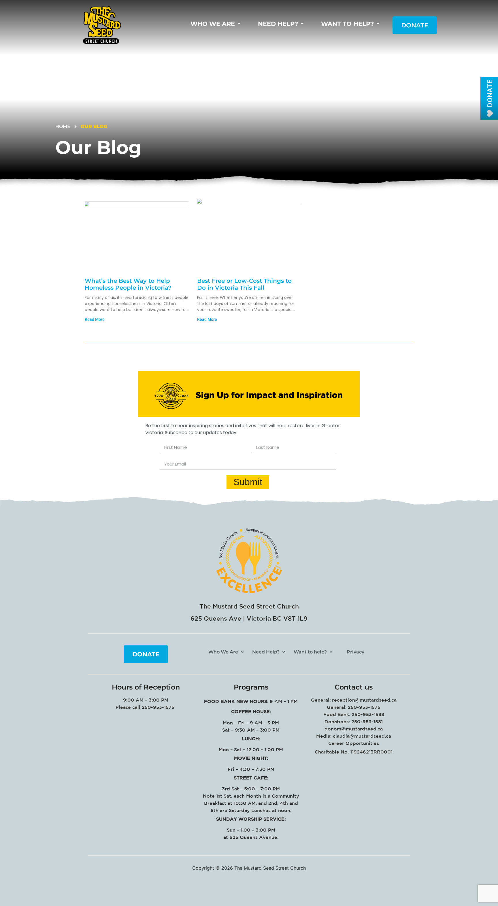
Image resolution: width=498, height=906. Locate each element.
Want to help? (347, 23)
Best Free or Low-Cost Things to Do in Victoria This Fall (244, 284)
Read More (95, 319)
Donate (414, 25)
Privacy (355, 652)
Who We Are (212, 23)
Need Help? (278, 23)
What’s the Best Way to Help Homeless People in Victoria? (128, 284)
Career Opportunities (353, 743)
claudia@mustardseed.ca (362, 736)
